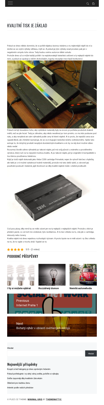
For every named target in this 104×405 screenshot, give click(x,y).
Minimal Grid (35, 399)
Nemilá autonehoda (81, 288)
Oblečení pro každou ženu (18, 383)
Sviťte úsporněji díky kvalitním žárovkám (24, 378)
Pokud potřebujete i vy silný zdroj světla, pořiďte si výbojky (33, 374)
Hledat (10, 348)
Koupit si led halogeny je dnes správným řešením (28, 369)
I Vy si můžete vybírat (19, 288)
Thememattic (54, 399)
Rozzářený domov (48, 288)
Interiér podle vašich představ (20, 387)
